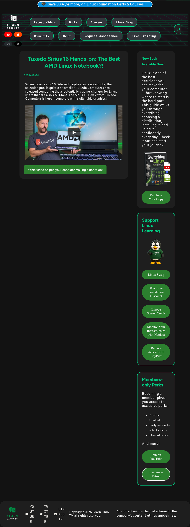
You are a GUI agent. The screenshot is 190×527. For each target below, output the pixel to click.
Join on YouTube (156, 457)
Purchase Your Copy (156, 197)
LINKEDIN (61, 514)
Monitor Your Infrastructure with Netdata (156, 330)
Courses (97, 22)
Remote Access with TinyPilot (156, 352)
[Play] (74, 132)
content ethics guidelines (154, 515)
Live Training (144, 36)
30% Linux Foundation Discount (156, 292)
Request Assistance (101, 36)
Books (73, 22)
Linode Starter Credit (156, 311)
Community (41, 36)
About (67, 36)
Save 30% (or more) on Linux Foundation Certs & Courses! (96, 4)
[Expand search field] (178, 29)
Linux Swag (124, 22)
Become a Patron (156, 474)
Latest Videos (45, 22)
